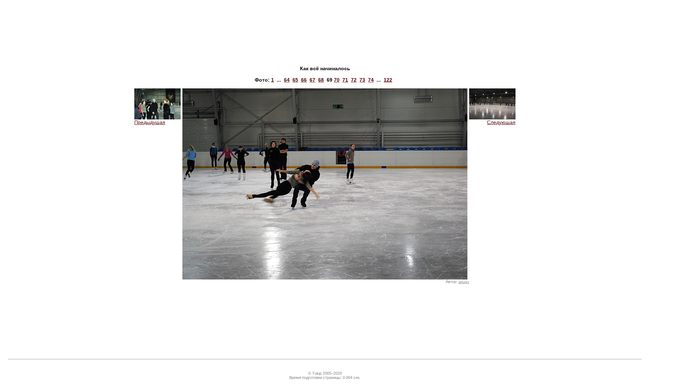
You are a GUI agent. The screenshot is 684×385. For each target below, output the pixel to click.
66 (304, 80)
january (463, 282)
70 (337, 80)
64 (287, 80)
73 (362, 80)
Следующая (501, 122)
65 (295, 80)
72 (354, 80)
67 (312, 80)
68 (321, 80)
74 (371, 80)
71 (345, 80)
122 (388, 80)
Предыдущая (149, 122)
